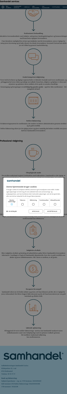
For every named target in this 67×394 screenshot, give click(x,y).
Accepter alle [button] (52, 211)
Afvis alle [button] (35, 211)
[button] (11, 211)
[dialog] (33, 197)
